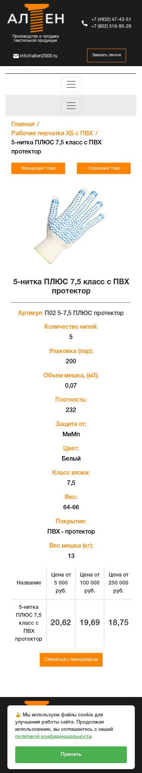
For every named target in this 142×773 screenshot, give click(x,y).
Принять (71, 754)
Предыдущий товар (38, 168)
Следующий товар (103, 168)
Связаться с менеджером (71, 659)
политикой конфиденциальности (53, 737)
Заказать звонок (106, 55)
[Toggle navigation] (71, 84)
